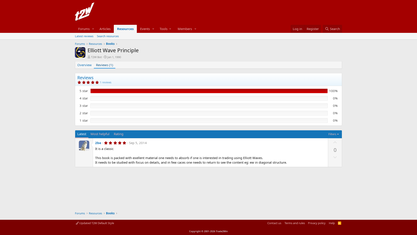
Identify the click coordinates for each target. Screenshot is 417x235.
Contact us (274, 223)
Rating (118, 134)
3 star (83, 105)
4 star (83, 98)
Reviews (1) (104, 65)
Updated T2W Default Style (96, 223)
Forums (84, 29)
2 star (83, 113)
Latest (81, 134)
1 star (83, 120)
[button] (93, 29)
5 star (83, 91)
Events (145, 29)
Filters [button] (332, 134)
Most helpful (100, 134)
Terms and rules (295, 223)
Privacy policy (317, 223)
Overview (84, 65)
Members (185, 29)
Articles (105, 29)
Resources (125, 29)
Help (332, 223)
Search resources (108, 36)
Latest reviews (84, 36)
